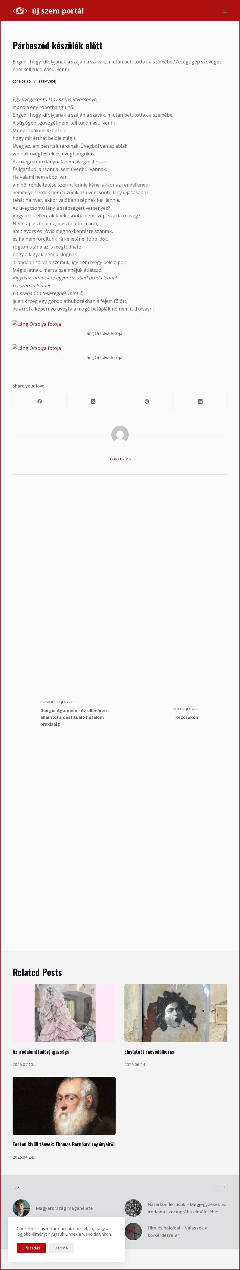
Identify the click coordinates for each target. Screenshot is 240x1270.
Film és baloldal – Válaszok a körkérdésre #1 (178, 1231)
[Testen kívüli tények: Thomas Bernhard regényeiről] (64, 1106)
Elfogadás (31, 1248)
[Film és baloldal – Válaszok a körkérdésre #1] (133, 1231)
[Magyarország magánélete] (21, 1208)
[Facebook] (39, 401)
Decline (61, 1248)
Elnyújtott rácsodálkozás (149, 1051)
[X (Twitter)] (93, 401)
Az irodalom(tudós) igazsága (41, 1051)
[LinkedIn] (200, 401)
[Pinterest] (147, 401)
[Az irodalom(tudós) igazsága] (64, 1013)
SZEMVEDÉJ (47, 81)
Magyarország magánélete (64, 1208)
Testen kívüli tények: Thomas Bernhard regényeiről (63, 1144)
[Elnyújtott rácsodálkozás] (175, 1013)
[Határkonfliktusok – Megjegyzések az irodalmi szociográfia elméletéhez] (133, 1208)
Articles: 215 (120, 459)
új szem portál (58, 11)
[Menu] (224, 11)
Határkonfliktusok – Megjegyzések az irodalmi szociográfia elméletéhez (187, 1207)
